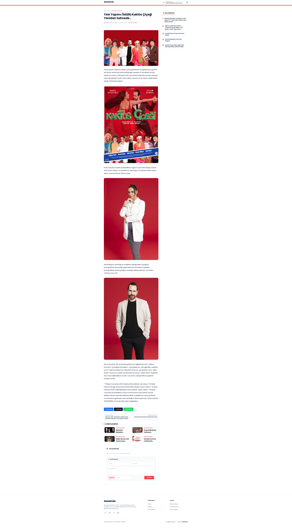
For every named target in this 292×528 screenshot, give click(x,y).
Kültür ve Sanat (117, 10)
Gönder (149, 477)
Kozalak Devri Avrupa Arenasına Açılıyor (174, 34)
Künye (149, 504)
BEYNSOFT (185, 522)
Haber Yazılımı (171, 521)
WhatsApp (129, 409)
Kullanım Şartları (174, 507)
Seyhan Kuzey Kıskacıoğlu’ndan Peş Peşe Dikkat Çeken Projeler (174, 46)
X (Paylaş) (118, 409)
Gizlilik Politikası (174, 504)
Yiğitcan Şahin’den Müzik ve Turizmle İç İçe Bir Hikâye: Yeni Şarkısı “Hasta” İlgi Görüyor (174, 27)
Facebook (109, 409)
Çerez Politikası (174, 509)
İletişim (150, 507)
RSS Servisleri (151, 509)
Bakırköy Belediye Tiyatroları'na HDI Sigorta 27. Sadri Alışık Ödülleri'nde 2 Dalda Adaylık (175, 20)
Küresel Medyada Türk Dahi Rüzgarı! (173, 40)
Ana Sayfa (107, 10)
